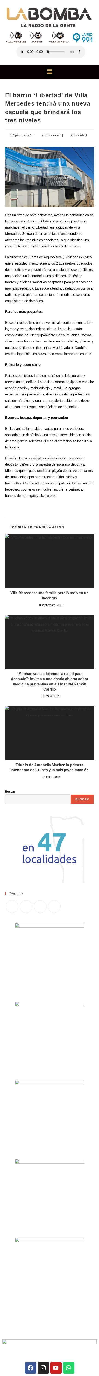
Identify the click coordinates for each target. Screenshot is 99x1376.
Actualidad (78, 135)
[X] (12, 906)
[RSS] (54, 906)
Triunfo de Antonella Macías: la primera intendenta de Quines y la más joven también (50, 767)
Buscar (10, 791)
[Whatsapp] (68, 1368)
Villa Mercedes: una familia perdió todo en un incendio (49, 595)
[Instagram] (40, 906)
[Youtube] (56, 1368)
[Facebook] (26, 906)
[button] (49, 72)
